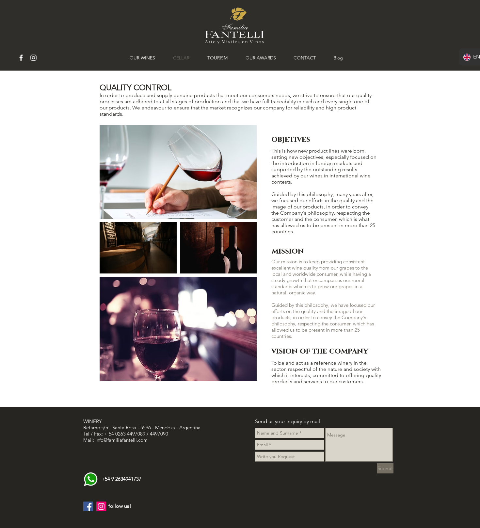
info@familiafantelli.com (121, 440)
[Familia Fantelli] (21, 58)
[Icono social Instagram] (101, 506)
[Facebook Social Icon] (88, 506)
